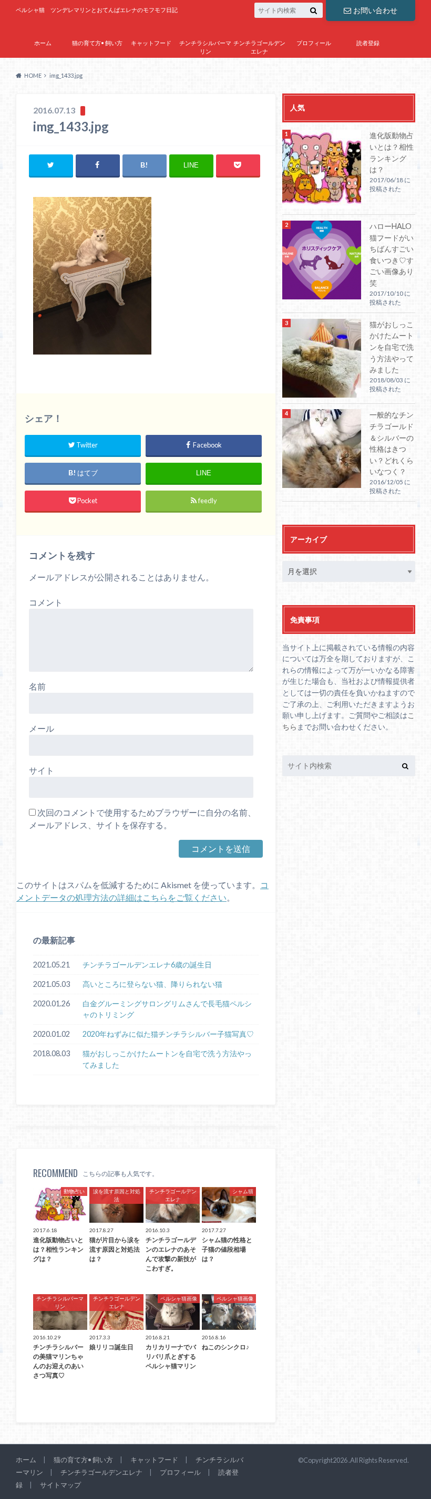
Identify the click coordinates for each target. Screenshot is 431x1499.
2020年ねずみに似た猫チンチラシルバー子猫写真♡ (168, 1033)
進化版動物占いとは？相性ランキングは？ (392, 152)
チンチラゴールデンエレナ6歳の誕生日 (147, 964)
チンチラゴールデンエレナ (259, 47)
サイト (41, 770)
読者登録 (367, 42)
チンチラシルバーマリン (205, 47)
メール (41, 728)
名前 (37, 686)
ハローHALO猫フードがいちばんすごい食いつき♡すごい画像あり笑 (392, 254)
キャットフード (151, 42)
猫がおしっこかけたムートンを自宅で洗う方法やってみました (167, 1059)
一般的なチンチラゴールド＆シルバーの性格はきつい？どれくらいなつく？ (392, 443)
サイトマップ (313, 66)
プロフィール (313, 42)
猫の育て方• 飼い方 (97, 42)
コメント (46, 602)
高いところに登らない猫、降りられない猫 (152, 984)
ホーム (43, 42)
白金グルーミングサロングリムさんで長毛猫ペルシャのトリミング (167, 1009)
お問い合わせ (375, 10)
